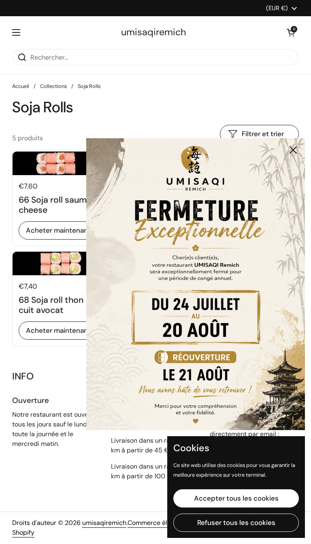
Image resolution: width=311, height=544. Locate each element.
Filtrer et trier (263, 133)
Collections (53, 86)
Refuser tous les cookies (236, 522)
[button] (291, 32)
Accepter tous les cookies (236, 498)
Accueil (20, 86)
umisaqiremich (153, 32)
